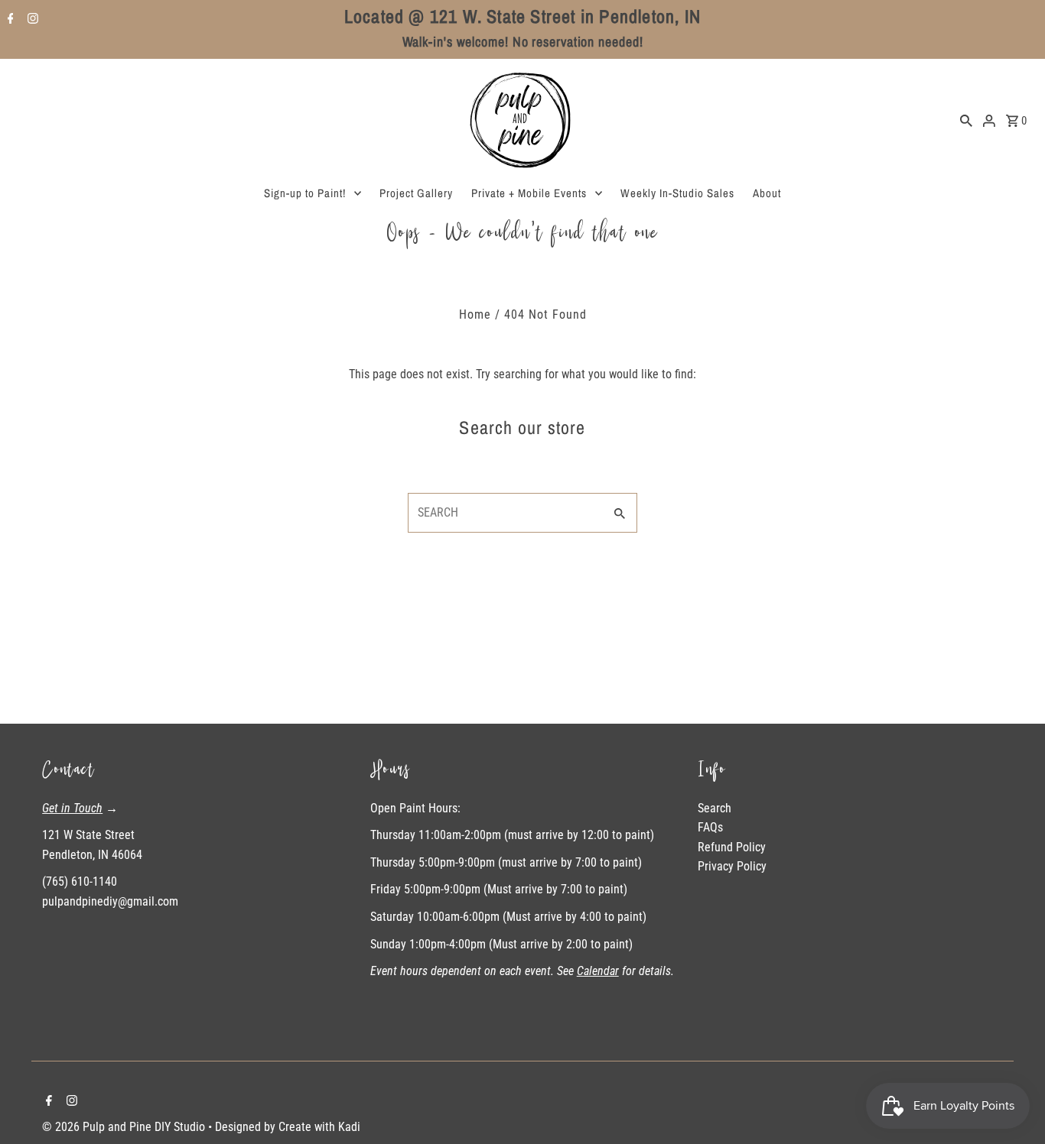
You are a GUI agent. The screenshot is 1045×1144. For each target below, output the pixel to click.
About (767, 193)
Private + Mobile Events (529, 193)
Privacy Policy (732, 866)
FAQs (710, 827)
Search (714, 808)
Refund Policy (732, 847)
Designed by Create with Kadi (287, 1127)
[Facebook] (9, 20)
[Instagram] (31, 20)
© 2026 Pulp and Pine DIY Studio (125, 1127)
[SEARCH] (966, 120)
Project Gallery (416, 193)
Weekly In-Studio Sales (677, 193)
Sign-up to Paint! (305, 193)
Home (475, 314)
